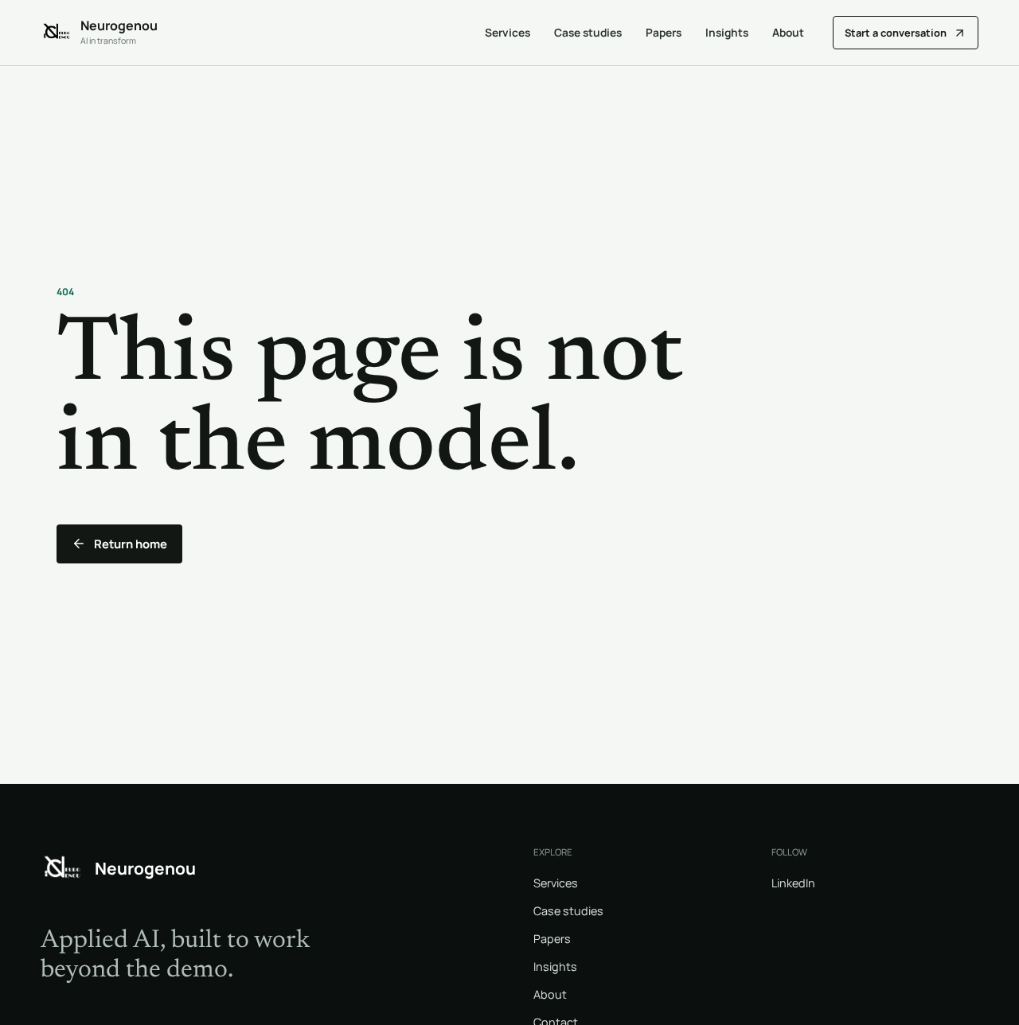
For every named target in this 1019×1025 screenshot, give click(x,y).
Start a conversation (896, 32)
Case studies (588, 32)
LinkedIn (793, 883)
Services (507, 32)
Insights (726, 32)
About (788, 32)
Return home (130, 543)
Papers (663, 32)
